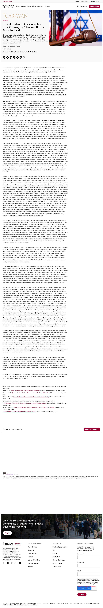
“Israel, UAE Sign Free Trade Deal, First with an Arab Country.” (19, 411)
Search (30, 566)
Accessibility (57, 566)
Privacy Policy (88, 603)
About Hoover (32, 547)
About (18, 6)
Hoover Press (57, 563)
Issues (29, 6)
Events (77, 1)
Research (31, 550)
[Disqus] (51, 451)
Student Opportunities (60, 547)
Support (7, 533)
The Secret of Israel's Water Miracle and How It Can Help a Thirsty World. (31, 392)
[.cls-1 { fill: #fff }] (14, 57)
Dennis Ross (8, 49)
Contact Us (56, 557)
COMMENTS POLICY (91, 429)
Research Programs (95, 1)
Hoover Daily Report (59, 560)
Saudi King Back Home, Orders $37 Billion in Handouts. (25, 390)
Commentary (32, 553)
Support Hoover (94, 6)
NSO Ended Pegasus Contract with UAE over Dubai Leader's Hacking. (31, 397)
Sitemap (95, 603)
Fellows (23, 6)
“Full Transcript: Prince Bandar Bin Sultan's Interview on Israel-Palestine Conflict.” (24, 403)
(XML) (98, 603)
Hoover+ (47, 6)
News (54, 550)
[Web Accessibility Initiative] (7, 1)
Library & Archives (37, 6)
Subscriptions (84, 1)
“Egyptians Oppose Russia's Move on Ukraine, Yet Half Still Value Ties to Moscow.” (33, 407)
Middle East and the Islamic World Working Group (24, 51)
